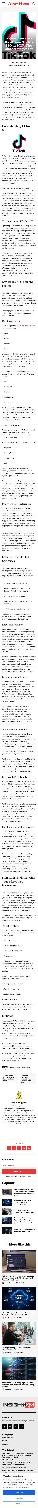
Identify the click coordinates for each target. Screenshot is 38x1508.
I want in (17, 1171)
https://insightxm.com (19, 1106)
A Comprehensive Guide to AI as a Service (9, 1079)
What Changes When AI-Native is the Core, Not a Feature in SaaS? (23, 1202)
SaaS (3, 1459)
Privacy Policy (25, 1176)
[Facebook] (9, 1148)
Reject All (19, 1503)
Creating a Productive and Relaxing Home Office (26, 1080)
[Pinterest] (19, 1148)
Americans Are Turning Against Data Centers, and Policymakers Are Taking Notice (23, 1221)
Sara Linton (8, 1318)
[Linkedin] (24, 1148)
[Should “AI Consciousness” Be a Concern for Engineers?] (7, 1230)
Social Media (26, 38)
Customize (19, 1498)
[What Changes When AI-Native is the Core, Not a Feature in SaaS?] (7, 1202)
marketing (12, 1067)
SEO (18, 1067)
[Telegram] (29, 1148)
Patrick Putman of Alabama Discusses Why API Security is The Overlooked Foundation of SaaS (24, 1193)
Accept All (19, 1492)
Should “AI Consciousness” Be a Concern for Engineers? (24, 1230)
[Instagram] (10, 1426)
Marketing (11, 38)
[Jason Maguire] (19, 1094)
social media (25, 1067)
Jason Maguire (20, 62)
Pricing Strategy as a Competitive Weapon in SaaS (24, 1211)
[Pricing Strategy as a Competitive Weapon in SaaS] (7, 1211)
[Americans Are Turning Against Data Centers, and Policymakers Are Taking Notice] (7, 1220)
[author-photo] (3, 1283)
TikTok (5, 1069)
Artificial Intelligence (10, 1467)
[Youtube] (21, 1426)
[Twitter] (19, 1127)
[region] (19, 1490)
